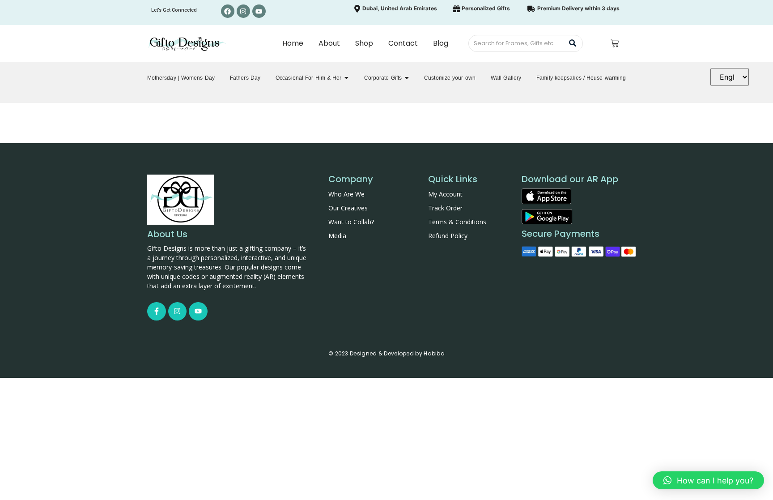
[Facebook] (227, 11)
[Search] (573, 43)
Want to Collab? (351, 222)
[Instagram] (243, 11)
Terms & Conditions (457, 222)
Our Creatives (348, 208)
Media (337, 235)
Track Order (445, 208)
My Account (445, 194)
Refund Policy (447, 235)
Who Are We (346, 194)
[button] (708, 480)
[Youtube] (259, 11)
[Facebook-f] (156, 311)
